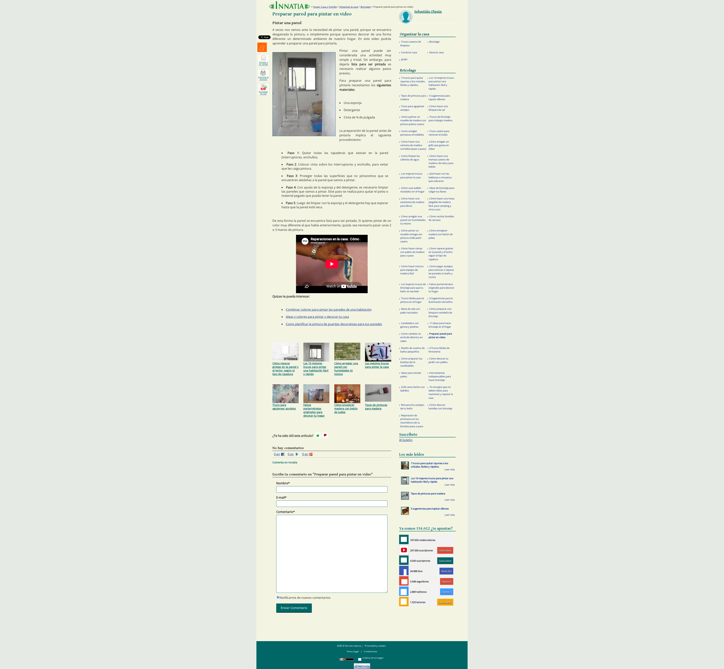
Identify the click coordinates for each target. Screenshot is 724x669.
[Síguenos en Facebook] (404, 570)
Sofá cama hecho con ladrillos (412, 388)
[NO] (325, 435)
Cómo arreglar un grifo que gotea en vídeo (439, 145)
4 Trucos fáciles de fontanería (439, 349)
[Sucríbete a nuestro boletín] (404, 560)
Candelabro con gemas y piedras (409, 324)
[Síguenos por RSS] (404, 601)
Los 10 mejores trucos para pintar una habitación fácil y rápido (315, 369)
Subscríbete (445, 550)
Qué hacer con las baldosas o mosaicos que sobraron (440, 177)
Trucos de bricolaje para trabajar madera (440, 118)
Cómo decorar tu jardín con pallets (438, 360)
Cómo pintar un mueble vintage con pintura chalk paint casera (411, 236)
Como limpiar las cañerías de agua (410, 157)
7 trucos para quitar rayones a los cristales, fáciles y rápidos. (412, 81)
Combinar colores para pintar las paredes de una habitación (329, 309)
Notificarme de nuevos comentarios (305, 598)
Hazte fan (446, 571)
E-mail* (281, 497)
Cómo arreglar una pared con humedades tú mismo (346, 369)
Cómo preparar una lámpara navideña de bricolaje (440, 312)
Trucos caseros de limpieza (410, 43)
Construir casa (409, 52)
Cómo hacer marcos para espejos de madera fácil (411, 270)
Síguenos (446, 581)
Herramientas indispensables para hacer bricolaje (440, 376)
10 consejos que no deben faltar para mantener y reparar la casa (441, 392)
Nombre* (283, 483)
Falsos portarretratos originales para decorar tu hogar (314, 410)
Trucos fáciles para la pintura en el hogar (412, 300)
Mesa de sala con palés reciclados (410, 310)
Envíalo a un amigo (263, 63)
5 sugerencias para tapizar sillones (439, 97)
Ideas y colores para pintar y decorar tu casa (317, 317)
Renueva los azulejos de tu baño (412, 406)
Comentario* (285, 512)
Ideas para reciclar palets (410, 374)
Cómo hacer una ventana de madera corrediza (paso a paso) (413, 145)
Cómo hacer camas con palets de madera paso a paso (412, 252)
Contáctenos (370, 651)
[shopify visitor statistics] (362, 664)
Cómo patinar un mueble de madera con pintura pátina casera (413, 120)
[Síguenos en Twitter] (404, 591)
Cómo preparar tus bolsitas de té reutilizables (411, 362)
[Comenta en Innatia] (404, 539)
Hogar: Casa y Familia (325, 6)
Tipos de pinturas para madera (376, 406)
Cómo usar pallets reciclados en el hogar (412, 189)
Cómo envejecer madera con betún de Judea (346, 408)
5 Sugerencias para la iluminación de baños (441, 300)
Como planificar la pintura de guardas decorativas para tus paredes (334, 324)
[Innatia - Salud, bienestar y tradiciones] (289, 5)
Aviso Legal (353, 651)
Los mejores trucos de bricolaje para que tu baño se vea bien (413, 287)
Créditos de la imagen (372, 657)
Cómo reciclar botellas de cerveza (441, 218)
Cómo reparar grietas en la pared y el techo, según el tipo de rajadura (285, 369)
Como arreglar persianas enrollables (412, 132)
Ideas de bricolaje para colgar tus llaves (441, 189)
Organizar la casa (348, 6)
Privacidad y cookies (375, 645)
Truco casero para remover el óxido (439, 132)
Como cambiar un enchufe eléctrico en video (411, 337)
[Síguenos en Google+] (404, 581)
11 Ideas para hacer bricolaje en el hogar (440, 324)
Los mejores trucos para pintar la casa (377, 365)
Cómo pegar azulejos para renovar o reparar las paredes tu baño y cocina (441, 272)
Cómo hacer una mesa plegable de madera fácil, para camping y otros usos (441, 204)
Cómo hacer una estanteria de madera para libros (412, 202)
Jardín (404, 59)
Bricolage (365, 6)
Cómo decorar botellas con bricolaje (440, 406)
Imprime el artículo (263, 78)
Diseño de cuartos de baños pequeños (412, 349)
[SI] (318, 435)
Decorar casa (436, 52)
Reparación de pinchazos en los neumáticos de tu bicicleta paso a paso (411, 421)
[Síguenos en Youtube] (404, 550)
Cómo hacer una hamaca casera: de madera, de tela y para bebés (441, 161)
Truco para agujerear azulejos (284, 406)
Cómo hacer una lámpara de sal (438, 108)
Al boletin (406, 440)
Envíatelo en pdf (263, 92)
